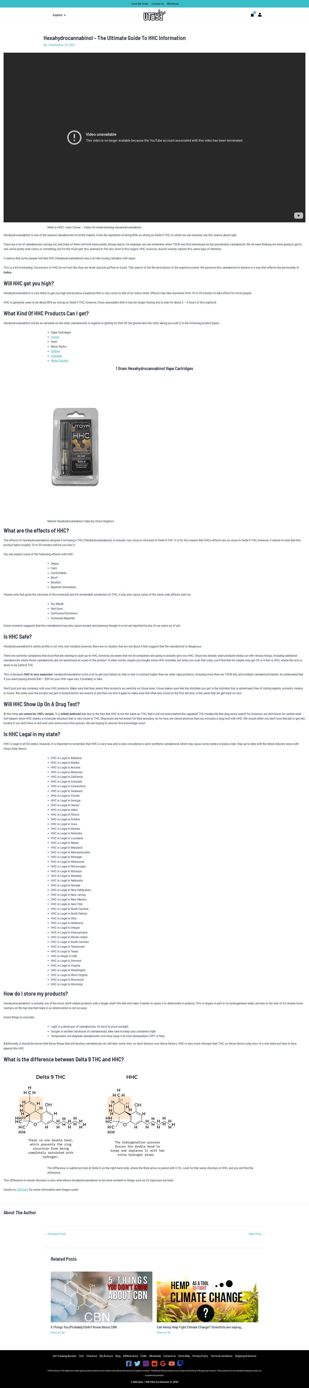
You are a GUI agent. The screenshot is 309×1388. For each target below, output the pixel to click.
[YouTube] (171, 1363)
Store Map (184, 1356)
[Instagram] (146, 1363)
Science (55, 1332)
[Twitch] (180, 1363)
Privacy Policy (200, 1356)
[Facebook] (129, 1363)
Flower (55, 337)
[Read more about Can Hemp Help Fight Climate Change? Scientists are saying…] (207, 1296)
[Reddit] (154, 1363)
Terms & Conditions (221, 1356)
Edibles (55, 351)
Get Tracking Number (65, 1356)
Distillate (56, 356)
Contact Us (169, 1356)
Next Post (257, 1234)
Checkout (91, 1356)
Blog (118, 1356)
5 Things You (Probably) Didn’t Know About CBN (84, 1327)
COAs (143, 1356)
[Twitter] (137, 1363)
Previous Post (55, 1234)
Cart (81, 1356)
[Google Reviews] (163, 1363)
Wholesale (155, 1356)
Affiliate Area (130, 1356)
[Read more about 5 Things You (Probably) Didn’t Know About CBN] (101, 1296)
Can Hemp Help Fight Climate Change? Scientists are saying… (200, 1327)
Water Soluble (59, 360)
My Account (106, 1356)
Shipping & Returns (245, 1356)
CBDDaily (22, 1189)
